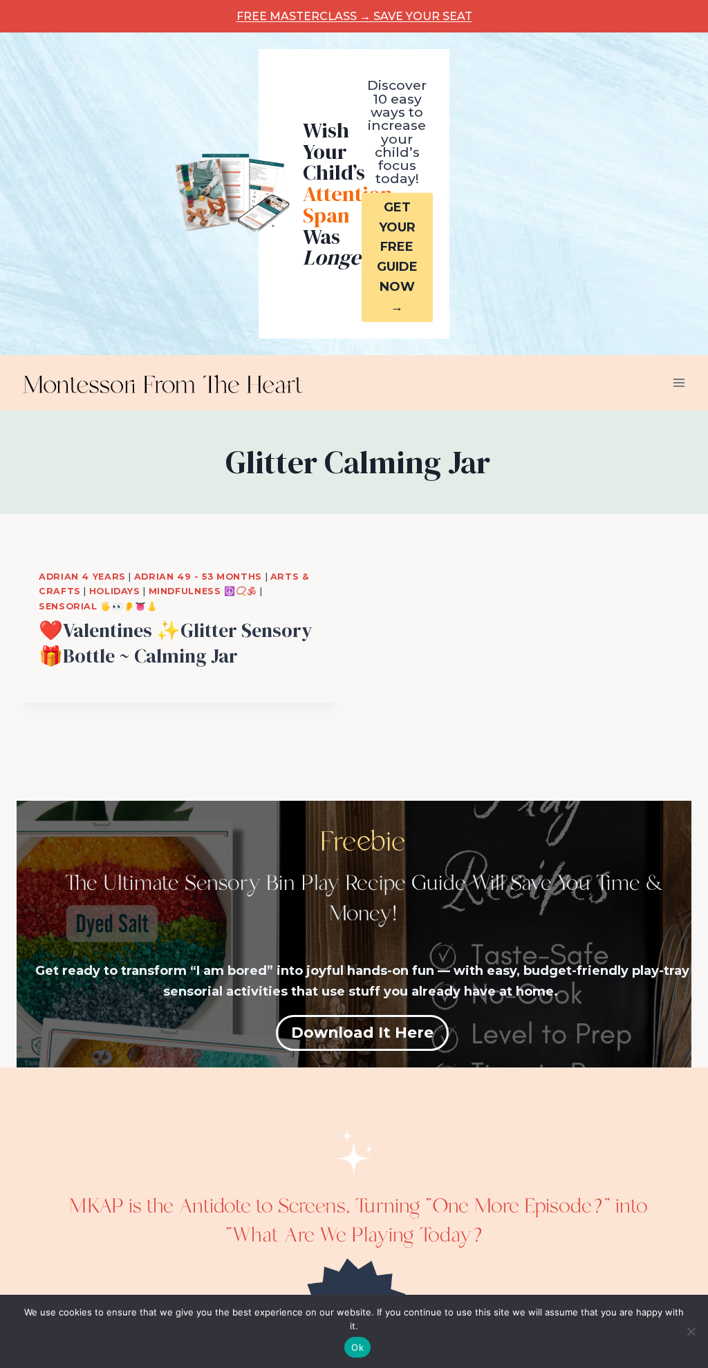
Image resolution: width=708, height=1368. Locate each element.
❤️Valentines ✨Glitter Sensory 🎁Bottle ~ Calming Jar (176, 642)
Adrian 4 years (82, 576)
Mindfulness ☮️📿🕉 (203, 591)
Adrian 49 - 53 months (198, 576)
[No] (691, 1331)
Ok (357, 1347)
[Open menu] (678, 382)
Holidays (114, 591)
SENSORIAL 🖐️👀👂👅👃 (98, 606)
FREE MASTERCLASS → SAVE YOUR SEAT (354, 16)
